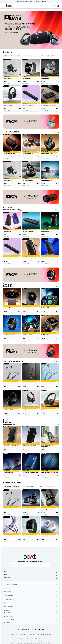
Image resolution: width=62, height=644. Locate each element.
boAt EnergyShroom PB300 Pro (48, 105)
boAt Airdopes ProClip (28, 153)
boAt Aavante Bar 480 (28, 105)
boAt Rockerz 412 (8, 105)
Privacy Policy (14, 634)
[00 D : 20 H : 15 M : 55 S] (31, 197)
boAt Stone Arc (7, 231)
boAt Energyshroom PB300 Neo (11, 445)
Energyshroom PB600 (9, 472)
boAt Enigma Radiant (27, 334)
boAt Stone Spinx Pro (27, 258)
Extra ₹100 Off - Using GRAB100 (46, 486)
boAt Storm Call (26, 535)
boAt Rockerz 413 (26, 409)
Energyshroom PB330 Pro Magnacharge (47, 446)
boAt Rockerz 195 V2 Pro (9, 535)
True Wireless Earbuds (16, 55)
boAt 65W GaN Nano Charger (29, 445)
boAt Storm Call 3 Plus (46, 307)
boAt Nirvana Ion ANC (46, 180)
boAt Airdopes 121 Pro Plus (29, 509)
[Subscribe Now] (46, 565)
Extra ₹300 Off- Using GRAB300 (30, 486)
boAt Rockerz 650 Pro (9, 409)
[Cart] (58, 6)
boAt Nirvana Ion (45, 78)
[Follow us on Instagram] (36, 629)
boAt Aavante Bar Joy (28, 231)
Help (30, 575)
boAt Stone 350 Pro (46, 231)
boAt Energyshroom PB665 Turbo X (31, 472)
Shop (30, 572)
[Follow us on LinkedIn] (43, 629)
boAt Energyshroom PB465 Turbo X (49, 472)
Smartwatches (27, 55)
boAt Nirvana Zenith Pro (9, 153)
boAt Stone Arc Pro (45, 258)
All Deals (6, 55)
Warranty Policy (31, 634)
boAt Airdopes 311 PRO (28, 180)
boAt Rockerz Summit (9, 509)
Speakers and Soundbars (38, 55)
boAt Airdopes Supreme (46, 153)
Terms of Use (22, 634)
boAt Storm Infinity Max (9, 334)
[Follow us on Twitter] (32, 629)
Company (30, 578)
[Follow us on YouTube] (39, 629)
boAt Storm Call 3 (26, 78)
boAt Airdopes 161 (8, 78)
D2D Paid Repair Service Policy (44, 634)
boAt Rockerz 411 (45, 409)
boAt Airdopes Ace (45, 509)
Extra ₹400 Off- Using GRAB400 (12, 486)
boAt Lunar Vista (26, 307)
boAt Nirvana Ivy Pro (46, 535)
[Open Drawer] (57, 81)
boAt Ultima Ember (45, 334)
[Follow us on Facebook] (28, 629)
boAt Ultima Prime (8, 307)
